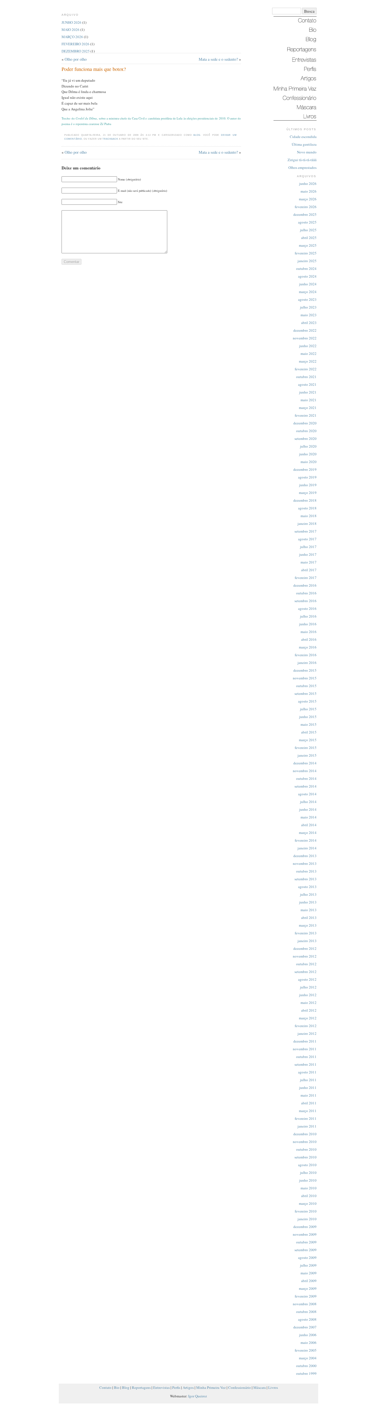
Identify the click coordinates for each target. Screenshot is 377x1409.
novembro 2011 (305, 1048)
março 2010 (308, 1203)
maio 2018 (309, 515)
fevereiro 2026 (306, 206)
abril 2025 (309, 237)
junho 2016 (308, 623)
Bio (117, 1387)
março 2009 (308, 1288)
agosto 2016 (307, 608)
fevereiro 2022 (306, 368)
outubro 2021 (306, 376)
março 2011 (308, 1110)
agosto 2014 (307, 793)
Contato (105, 1387)
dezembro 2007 (305, 1327)
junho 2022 (308, 345)
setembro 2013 (305, 878)
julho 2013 (308, 894)
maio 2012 (309, 1002)
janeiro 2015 (307, 755)
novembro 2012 (305, 956)
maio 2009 (309, 1272)
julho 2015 (308, 708)
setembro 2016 (305, 600)
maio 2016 (309, 631)
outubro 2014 (306, 778)
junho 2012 (308, 994)
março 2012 (308, 1017)
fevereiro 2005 (306, 1350)
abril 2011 (309, 1102)
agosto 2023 (307, 299)
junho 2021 (308, 392)
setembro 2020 (305, 438)
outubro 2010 (306, 1149)
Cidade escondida (303, 136)
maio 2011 (309, 1095)
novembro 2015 (305, 678)
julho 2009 (308, 1265)
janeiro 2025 (307, 260)
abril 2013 (309, 917)
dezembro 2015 (305, 670)
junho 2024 (308, 283)
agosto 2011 (307, 1072)
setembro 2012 (305, 971)
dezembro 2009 (305, 1226)
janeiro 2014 (307, 848)
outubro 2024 (306, 268)
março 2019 (308, 492)
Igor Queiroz (197, 1396)
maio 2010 (309, 1187)
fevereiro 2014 (306, 840)
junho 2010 (308, 1180)
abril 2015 (309, 732)
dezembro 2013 (305, 855)
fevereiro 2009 (306, 1296)
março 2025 (308, 245)
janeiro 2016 (307, 662)
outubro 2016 (306, 593)
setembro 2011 (305, 1064)
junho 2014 (308, 809)
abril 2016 (309, 639)
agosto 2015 (307, 701)
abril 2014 (309, 824)
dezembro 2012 (305, 948)
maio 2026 (309, 191)
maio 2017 (309, 562)
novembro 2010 (305, 1141)
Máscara (259, 1387)
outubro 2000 (306, 1365)
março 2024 (308, 291)
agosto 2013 (307, 886)
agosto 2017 (307, 538)
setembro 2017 (305, 531)
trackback (110, 139)
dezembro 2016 (305, 585)
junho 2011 (308, 1087)
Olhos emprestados (302, 167)
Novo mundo (307, 152)
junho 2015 (308, 716)
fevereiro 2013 (306, 933)
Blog (196, 135)
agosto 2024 (307, 276)
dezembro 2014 (305, 763)
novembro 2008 (305, 1303)
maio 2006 (309, 1342)
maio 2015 (309, 724)
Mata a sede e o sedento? (218, 59)
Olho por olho (76, 59)
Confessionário (239, 1387)
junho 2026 (308, 183)
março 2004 (308, 1357)
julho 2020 (308, 446)
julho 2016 (308, 616)
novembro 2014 (305, 770)
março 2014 (308, 832)
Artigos (188, 1387)
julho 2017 (308, 546)
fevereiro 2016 (306, 654)
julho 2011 (308, 1079)
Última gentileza (304, 144)
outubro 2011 (306, 1056)
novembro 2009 (305, 1234)
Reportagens (141, 1387)
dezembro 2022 (305, 330)
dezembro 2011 (305, 1041)
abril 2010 (309, 1195)
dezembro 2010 (305, 1133)
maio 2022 (309, 353)
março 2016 (308, 647)
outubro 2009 (306, 1242)
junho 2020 (308, 453)
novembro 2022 (305, 338)
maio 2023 (309, 314)
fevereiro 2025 (306, 253)
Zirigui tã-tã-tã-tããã (302, 159)
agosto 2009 (307, 1257)
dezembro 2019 (305, 469)
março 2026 (308, 198)
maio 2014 (309, 817)
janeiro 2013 (307, 940)
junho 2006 (308, 1334)
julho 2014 (308, 801)
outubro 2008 (306, 1311)
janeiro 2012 (307, 1033)
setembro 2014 (305, 786)
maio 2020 (309, 461)
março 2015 (308, 739)
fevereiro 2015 (306, 747)
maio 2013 (309, 909)
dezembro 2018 (305, 500)
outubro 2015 (306, 685)
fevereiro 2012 (306, 1025)
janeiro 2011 (307, 1126)
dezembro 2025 (305, 214)
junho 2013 (308, 902)
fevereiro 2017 (306, 577)
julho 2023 (308, 307)
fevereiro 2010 (306, 1211)
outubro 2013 (306, 871)
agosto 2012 (307, 979)
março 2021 (308, 407)
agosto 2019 (307, 477)
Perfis (176, 1387)
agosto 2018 (307, 508)
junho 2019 (308, 484)
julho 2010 (308, 1172)
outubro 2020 (306, 430)
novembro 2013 (305, 863)
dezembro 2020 (305, 423)
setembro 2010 (305, 1157)
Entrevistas (161, 1387)
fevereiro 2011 (306, 1118)
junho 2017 (308, 554)
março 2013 (308, 925)
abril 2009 (309, 1280)
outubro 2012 (306, 963)
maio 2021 (309, 399)
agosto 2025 (307, 222)
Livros (273, 1387)
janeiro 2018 (307, 523)
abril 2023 (309, 322)
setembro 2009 (305, 1249)
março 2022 (308, 361)
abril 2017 (309, 569)
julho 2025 (308, 229)
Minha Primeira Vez (211, 1387)
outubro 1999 (306, 1373)
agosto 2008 (307, 1319)
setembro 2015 (305, 693)
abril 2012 (309, 1010)
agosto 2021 (307, 384)
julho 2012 (308, 987)
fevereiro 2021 (306, 415)
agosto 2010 (307, 1164)
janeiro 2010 (307, 1218)
